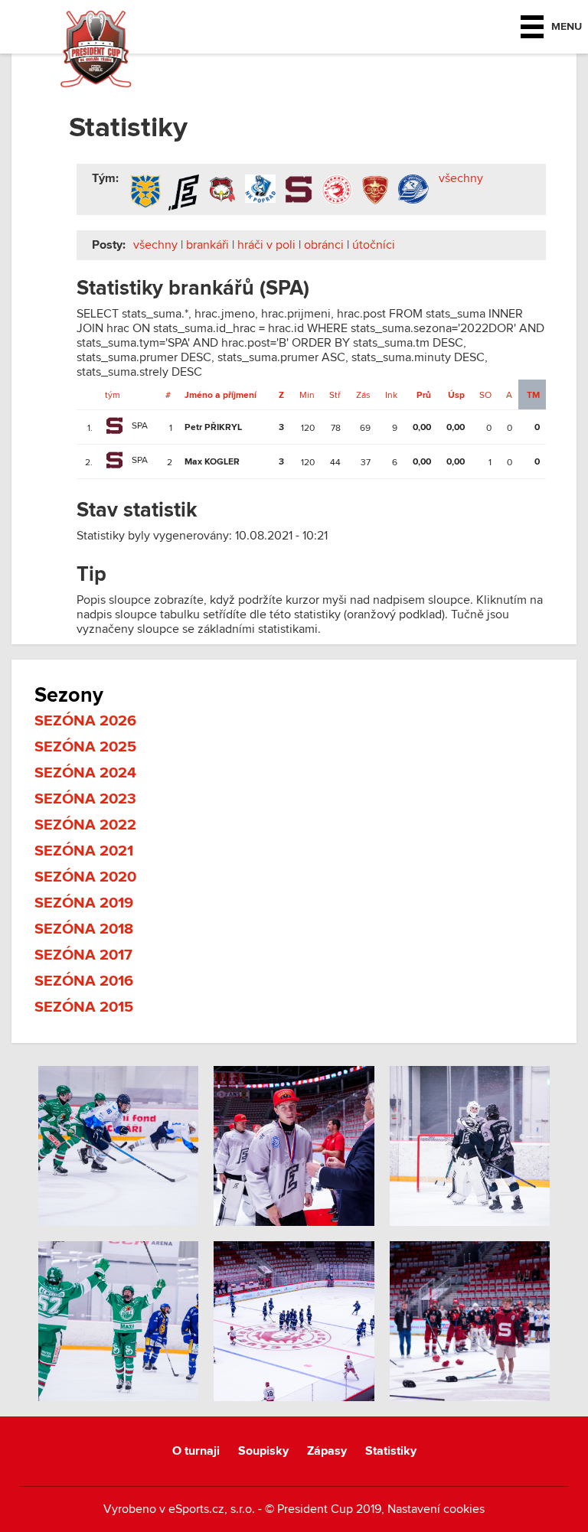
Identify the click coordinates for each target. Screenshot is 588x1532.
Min (307, 395)
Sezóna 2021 (83, 851)
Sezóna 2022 (85, 825)
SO (485, 395)
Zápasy (327, 1451)
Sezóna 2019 (83, 903)
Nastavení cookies (436, 1509)
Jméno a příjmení (220, 395)
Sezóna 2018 (83, 929)
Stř (335, 395)
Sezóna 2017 (83, 955)
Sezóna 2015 (83, 1007)
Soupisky (263, 1451)
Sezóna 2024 (85, 773)
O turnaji (196, 1451)
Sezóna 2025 (85, 747)
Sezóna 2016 (83, 981)
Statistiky (390, 1451)
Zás (363, 395)
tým (112, 395)
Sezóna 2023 (85, 799)
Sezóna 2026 (85, 721)
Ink (391, 395)
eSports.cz (196, 1509)
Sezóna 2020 (85, 877)
